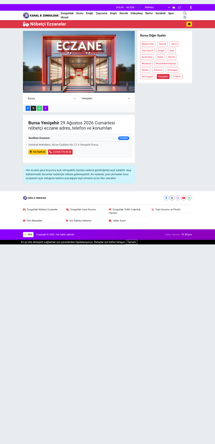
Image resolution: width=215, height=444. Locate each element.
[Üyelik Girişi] (189, 7)
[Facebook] (166, 197)
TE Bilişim (186, 234)
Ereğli (89, 13)
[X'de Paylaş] (33, 108)
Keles (160, 57)
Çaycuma (101, 13)
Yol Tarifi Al (39, 151)
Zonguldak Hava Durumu (83, 209)
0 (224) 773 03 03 (62, 151)
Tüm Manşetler (34, 220)
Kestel (171, 57)
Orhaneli (158, 70)
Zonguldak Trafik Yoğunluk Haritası (125, 211)
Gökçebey (137, 13)
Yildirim (177, 76)
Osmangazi (147, 76)
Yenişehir (163, 76)
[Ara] (185, 13)
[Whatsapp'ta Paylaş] (39, 108)
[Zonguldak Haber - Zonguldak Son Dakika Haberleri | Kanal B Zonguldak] (41, 15)
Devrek (124, 13)
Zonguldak (67, 13)
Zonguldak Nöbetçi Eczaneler (42, 209)
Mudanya (146, 63)
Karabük (161, 13)
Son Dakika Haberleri (80, 220)
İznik (172, 50)
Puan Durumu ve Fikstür (168, 209)
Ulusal (64, 17)
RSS (29, 234)
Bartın (149, 13)
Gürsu (174, 43)
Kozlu (79, 13)
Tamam (131, 242)
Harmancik (147, 50)
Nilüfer (145, 70)
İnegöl (161, 50)
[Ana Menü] (184, 17)
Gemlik (162, 43)
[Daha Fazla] (45, 108)
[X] (172, 197)
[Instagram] (177, 197)
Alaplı (113, 13)
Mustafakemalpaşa (166, 63)
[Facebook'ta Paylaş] (28, 108)
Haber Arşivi (119, 220)
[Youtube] (183, 197)
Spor (171, 13)
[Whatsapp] (189, 197)
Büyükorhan (148, 43)
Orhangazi (172, 70)
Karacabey (147, 57)
